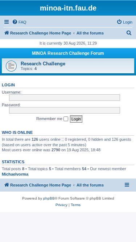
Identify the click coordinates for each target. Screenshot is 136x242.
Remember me (49, 118)
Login (8, 85)
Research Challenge (43, 63)
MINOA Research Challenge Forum (68, 53)
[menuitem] (19, 22)
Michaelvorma (15, 174)
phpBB (49, 198)
